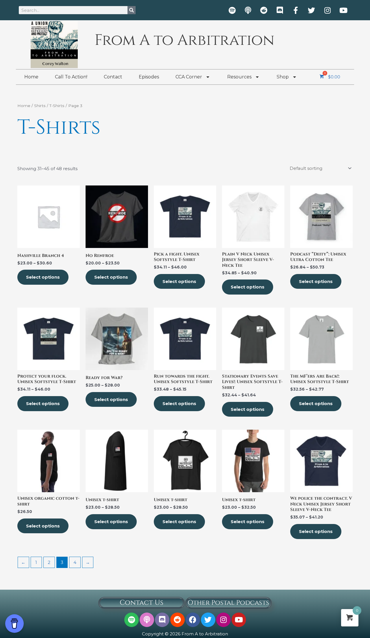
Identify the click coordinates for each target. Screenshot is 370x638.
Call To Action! (71, 77)
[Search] (131, 10)
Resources (239, 77)
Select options (43, 277)
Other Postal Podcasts (228, 602)
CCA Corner (188, 77)
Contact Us (141, 602)
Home (31, 77)
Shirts (40, 105)
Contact (113, 77)
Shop (283, 77)
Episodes (149, 77)
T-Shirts (56, 105)
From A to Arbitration (185, 40)
